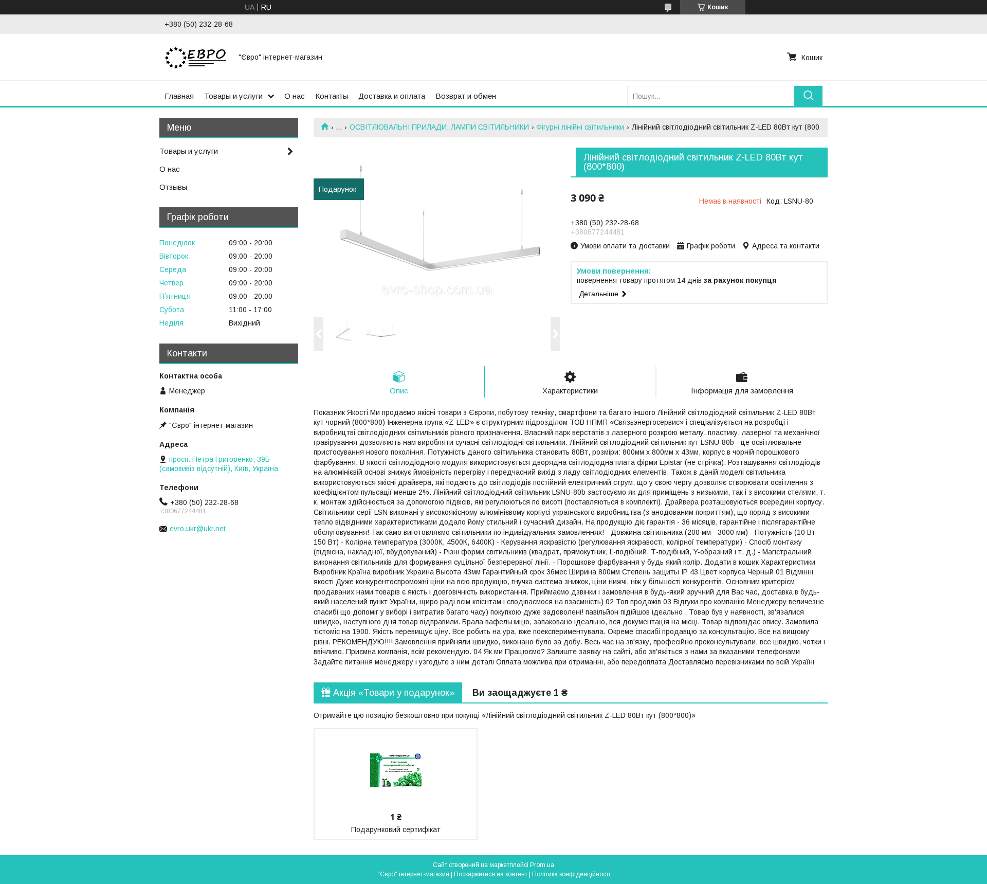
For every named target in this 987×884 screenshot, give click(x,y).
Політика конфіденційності (571, 874)
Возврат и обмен (465, 96)
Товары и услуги (233, 96)
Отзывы (173, 187)
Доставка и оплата (391, 96)
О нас (294, 96)
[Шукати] (808, 96)
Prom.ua (542, 865)
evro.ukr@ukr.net (198, 529)
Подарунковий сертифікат (396, 829)
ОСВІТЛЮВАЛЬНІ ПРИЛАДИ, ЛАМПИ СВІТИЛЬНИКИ (439, 127)
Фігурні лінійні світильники (580, 127)
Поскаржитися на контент (490, 874)
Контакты (331, 96)
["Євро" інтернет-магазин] (195, 57)
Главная (179, 96)
